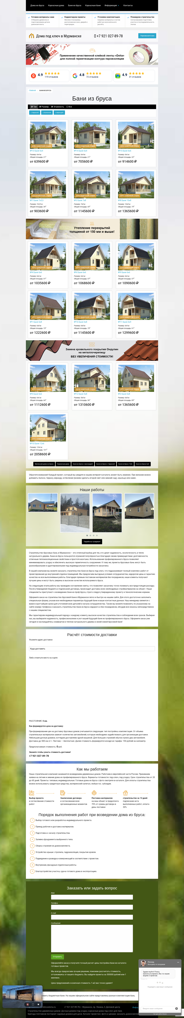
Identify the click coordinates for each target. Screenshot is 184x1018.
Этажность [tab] (58, 107)
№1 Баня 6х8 (36, 322)
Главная (32, 90)
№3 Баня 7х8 (80, 200)
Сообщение (55, 923)
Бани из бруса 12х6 (125, 464)
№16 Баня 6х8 (80, 322)
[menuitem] (37, 5)
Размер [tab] (45, 107)
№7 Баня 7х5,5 (36, 200)
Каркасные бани (93, 5)
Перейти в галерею (92, 542)
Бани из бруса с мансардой (83, 464)
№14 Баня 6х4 (80, 151)
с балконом (47, 112)
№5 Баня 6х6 (36, 394)
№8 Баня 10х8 (124, 200)
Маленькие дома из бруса (44, 464)
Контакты (128, 5)
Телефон (54, 903)
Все (70, 107)
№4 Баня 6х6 (36, 272)
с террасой (35, 112)
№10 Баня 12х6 (37, 443)
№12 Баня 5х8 (80, 394)
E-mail (53, 913)
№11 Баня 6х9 (124, 322)
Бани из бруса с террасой (105, 464)
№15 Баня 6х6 (124, 151)
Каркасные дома (56, 5)
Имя (53, 893)
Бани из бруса (74, 5)
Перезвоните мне (147, 36)
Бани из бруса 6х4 (142, 464)
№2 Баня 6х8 (124, 394)
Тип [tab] (35, 107)
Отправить (57, 957)
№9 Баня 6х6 (124, 272)
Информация (111, 5)
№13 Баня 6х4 (36, 151)
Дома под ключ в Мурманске (58, 36)
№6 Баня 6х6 (80, 272)
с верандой (59, 112)
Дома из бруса (37, 5)
